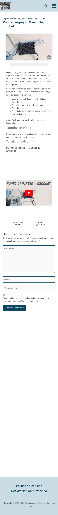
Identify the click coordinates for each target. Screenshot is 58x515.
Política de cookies (29, 486)
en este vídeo (27, 137)
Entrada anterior (18, 224)
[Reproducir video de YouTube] (29, 193)
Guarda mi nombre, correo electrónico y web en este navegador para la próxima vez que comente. (26, 299)
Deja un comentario (11, 19)
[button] (46, 6)
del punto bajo (30, 75)
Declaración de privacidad (29, 491)
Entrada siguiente (40, 224)
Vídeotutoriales (28, 19)
